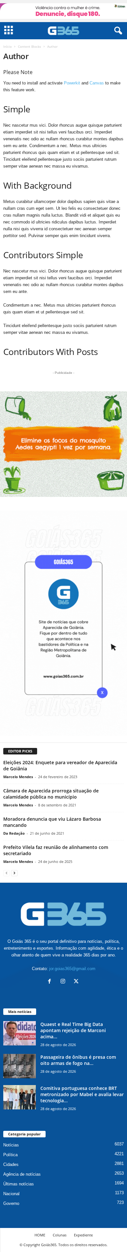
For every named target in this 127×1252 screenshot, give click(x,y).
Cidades (11, 1164)
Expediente (83, 1235)
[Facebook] (51, 982)
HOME (40, 1235)
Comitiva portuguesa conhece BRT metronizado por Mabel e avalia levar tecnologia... (82, 1094)
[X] (77, 982)
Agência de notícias (22, 1174)
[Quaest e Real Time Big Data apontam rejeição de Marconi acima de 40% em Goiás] (19, 1033)
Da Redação (14, 833)
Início (7, 46)
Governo (11, 1203)
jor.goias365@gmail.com (72, 968)
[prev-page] (6, 872)
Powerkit (72, 83)
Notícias (11, 1145)
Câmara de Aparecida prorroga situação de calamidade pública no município (51, 794)
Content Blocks (29, 46)
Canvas (97, 83)
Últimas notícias (18, 1184)
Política (10, 1154)
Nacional (11, 1193)
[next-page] (14, 872)
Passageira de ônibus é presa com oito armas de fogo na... (78, 1060)
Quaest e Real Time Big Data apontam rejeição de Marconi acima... (73, 1030)
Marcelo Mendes (18, 776)
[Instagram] (64, 982)
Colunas (59, 1235)
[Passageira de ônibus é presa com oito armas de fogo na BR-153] (19, 1066)
